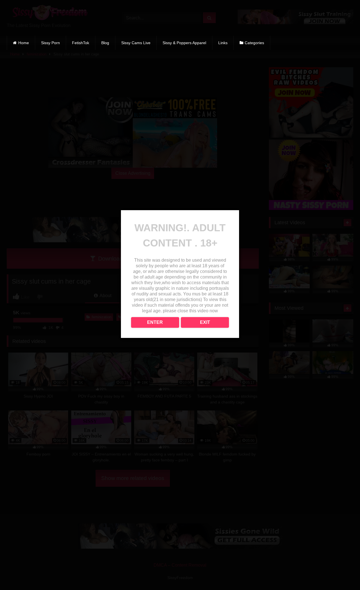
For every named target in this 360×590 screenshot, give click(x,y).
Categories (254, 43)
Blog (105, 43)
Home (23, 43)
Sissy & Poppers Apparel (184, 43)
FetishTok (80, 43)
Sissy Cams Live (135, 43)
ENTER (155, 322)
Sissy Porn (50, 43)
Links (223, 43)
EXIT (205, 322)
